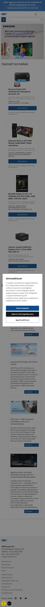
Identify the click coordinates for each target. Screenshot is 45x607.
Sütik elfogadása (22, 308)
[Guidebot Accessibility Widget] (3, 603)
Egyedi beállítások (22, 320)
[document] (22, 300)
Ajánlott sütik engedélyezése (22, 314)
